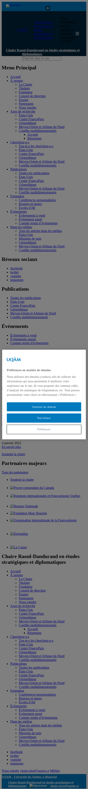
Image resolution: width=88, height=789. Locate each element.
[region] (44, 394)
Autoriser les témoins (44, 406)
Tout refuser (44, 418)
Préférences (44, 429)
